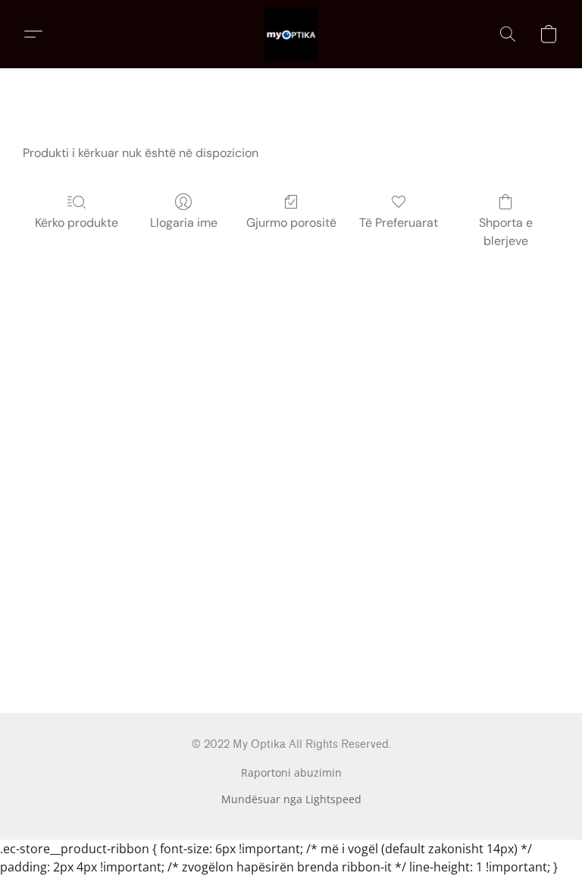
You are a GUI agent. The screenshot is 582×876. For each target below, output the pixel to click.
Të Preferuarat (398, 223)
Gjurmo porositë (291, 223)
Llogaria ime (183, 223)
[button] (291, 34)
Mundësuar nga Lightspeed (291, 799)
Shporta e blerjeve (506, 232)
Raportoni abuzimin (291, 772)
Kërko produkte (76, 223)
